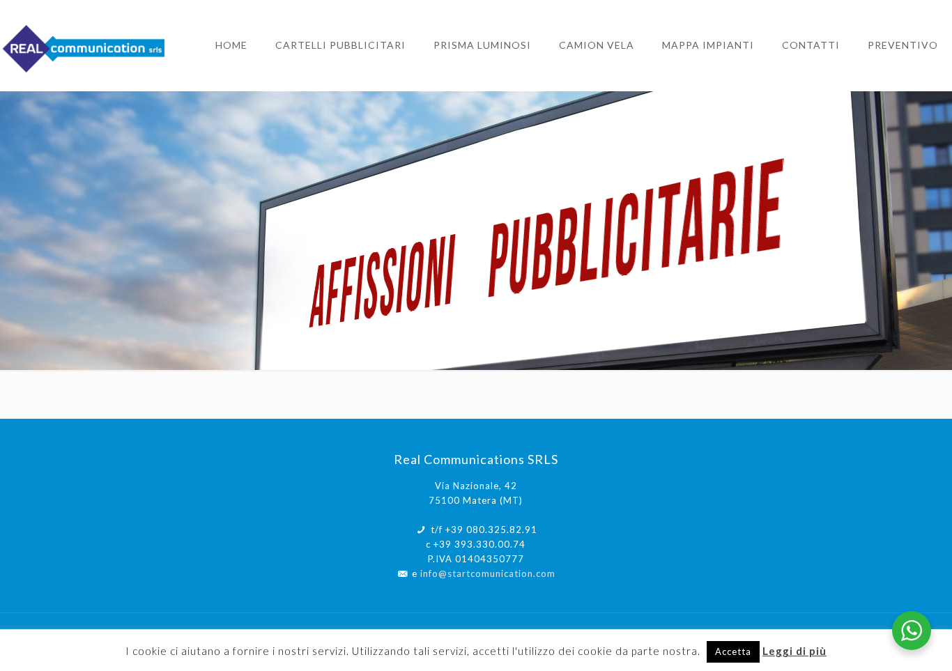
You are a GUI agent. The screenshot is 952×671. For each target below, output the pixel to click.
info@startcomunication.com (487, 573)
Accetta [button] (733, 651)
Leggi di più (794, 651)
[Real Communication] (85, 45)
